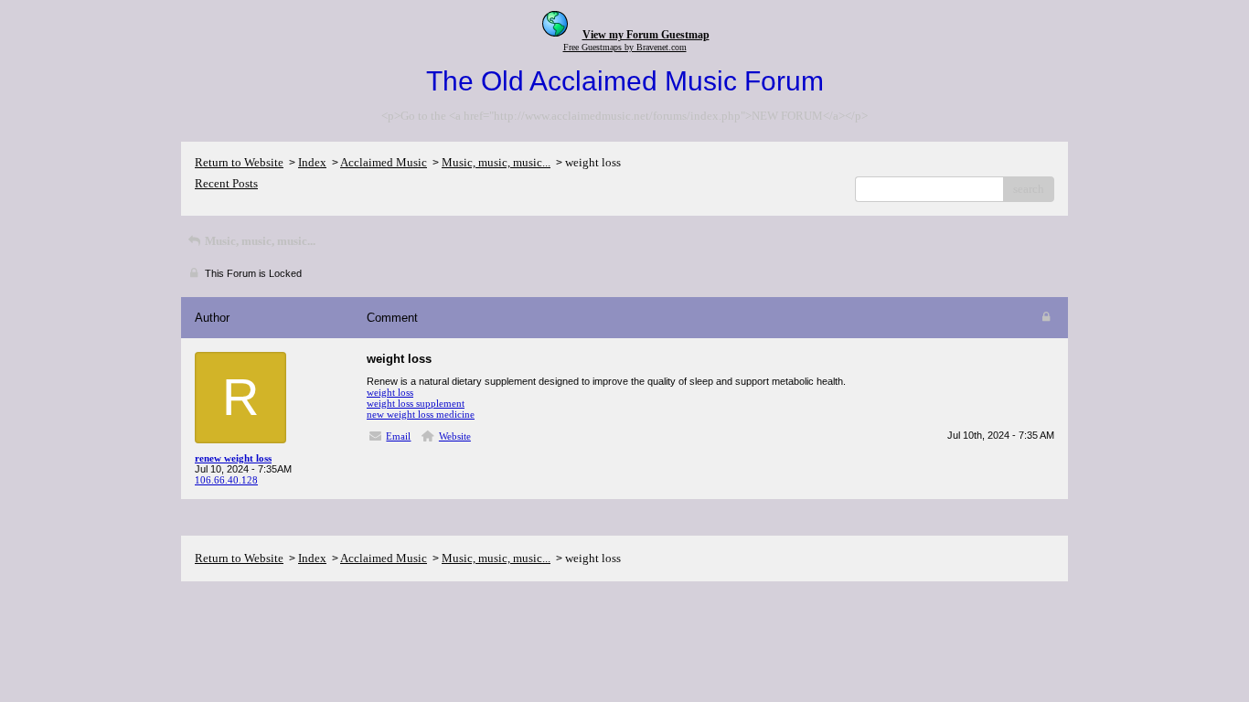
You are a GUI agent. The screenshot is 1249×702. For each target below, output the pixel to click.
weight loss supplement (415, 403)
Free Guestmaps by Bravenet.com (625, 47)
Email (398, 436)
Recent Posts (226, 183)
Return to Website (239, 162)
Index (312, 162)
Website (455, 436)
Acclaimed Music (383, 162)
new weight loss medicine (421, 414)
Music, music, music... (496, 162)
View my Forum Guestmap (646, 34)
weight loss (390, 392)
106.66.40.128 (226, 479)
